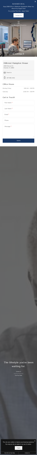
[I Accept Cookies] (34, 441)
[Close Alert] (35, 2)
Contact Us (27, 452)
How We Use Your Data (9, 452)
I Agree (18, 448)
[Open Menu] (34, 24)
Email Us (9, 72)
